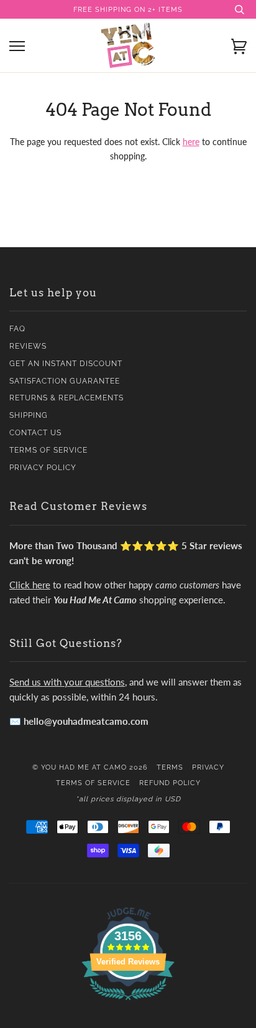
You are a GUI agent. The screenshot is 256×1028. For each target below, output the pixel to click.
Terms (170, 767)
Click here (29, 584)
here (191, 141)
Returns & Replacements (66, 398)
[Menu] (17, 46)
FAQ (17, 328)
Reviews (28, 346)
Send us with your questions (67, 681)
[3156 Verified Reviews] (128, 1002)
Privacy (208, 767)
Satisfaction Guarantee (64, 381)
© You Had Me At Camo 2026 (90, 767)
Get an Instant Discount (65, 363)
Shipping (28, 415)
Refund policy (170, 782)
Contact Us (35, 432)
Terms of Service (48, 450)
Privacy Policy (42, 467)
